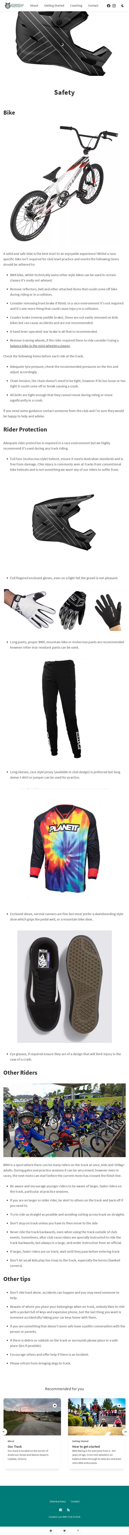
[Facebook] (51, 1530)
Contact (93, 5)
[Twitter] (64, 1530)
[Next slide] (125, 1431)
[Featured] (55, 1406)
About (34, 5)
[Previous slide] (3, 1431)
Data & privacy (58, 1501)
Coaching (76, 5)
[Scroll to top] (78, 1530)
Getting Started (54, 5)
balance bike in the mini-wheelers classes (40, 346)
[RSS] (68, 1510)
